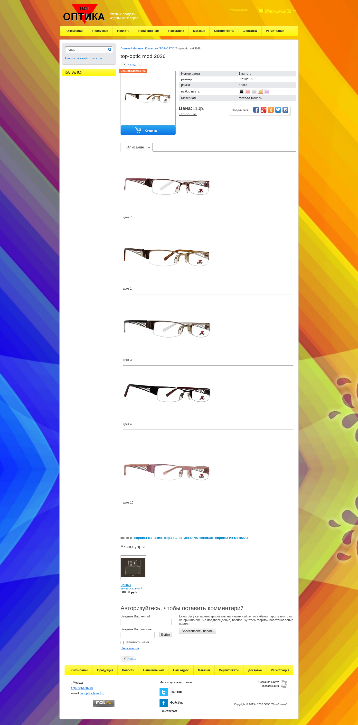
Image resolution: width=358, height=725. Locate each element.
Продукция (100, 31)
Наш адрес (176, 31)
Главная (126, 48)
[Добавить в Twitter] (278, 110)
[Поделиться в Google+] (263, 110)
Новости (123, 31)
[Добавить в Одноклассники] (271, 110)
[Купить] (148, 130)
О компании (74, 31)
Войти (165, 634)
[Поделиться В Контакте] (285, 110)
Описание (135, 147)
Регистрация (275, 31)
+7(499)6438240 (237, 9)
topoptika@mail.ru (92, 693)
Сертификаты (224, 31)
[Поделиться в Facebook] (256, 110)
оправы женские (148, 538)
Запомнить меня (136, 642)
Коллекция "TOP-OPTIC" (160, 48)
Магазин (199, 31)
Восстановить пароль (198, 631)
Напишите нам (148, 31)
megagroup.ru (270, 685)
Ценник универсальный (131, 586)
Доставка (250, 31)
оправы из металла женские (188, 538)
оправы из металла (231, 538)
